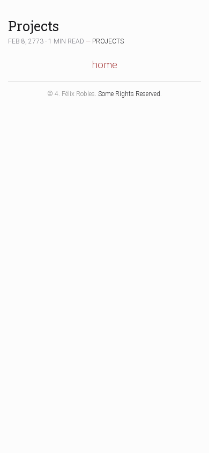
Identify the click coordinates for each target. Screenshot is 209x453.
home (104, 63)
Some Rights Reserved (129, 94)
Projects (33, 26)
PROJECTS (108, 41)
